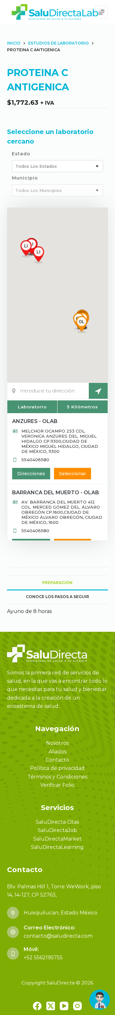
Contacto (57, 760)
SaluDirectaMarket (57, 839)
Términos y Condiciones (57, 777)
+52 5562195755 (43, 958)
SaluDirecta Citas (57, 822)
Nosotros (57, 743)
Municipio (25, 177)
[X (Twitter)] (50, 1006)
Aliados (57, 752)
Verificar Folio (57, 785)
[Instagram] (77, 1006)
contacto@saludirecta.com (58, 936)
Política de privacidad (57, 768)
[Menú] (101, 12)
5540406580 (35, 459)
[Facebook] (37, 1006)
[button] (81, 324)
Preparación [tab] (57, 582)
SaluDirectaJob (57, 830)
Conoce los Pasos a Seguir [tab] (57, 596)
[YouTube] (64, 1006)
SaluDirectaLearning (57, 847)
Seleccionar (72, 473)
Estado (21, 153)
